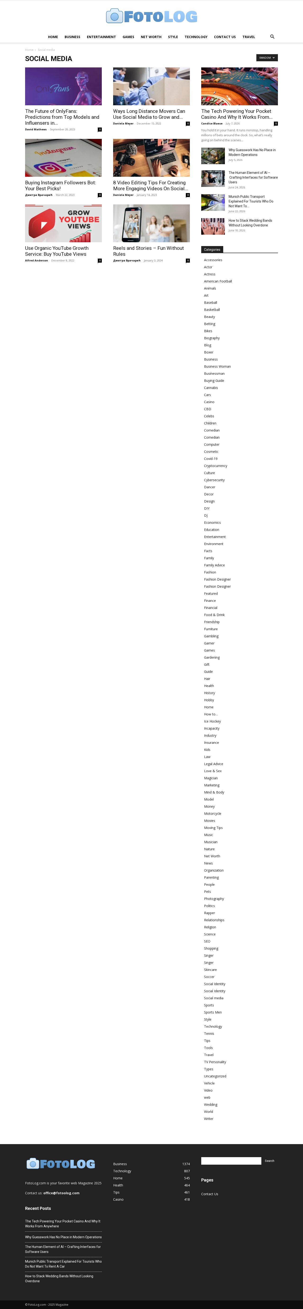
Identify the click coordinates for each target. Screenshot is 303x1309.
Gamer (209, 643)
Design (209, 501)
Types (208, 1069)
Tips (207, 1040)
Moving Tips (213, 827)
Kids (207, 749)
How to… (211, 714)
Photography (214, 898)
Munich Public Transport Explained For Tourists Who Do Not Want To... (251, 201)
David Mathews (36, 129)
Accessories (213, 260)
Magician (211, 778)
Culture (209, 473)
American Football (218, 281)
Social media (213, 998)
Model (209, 799)
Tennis (209, 1033)
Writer (208, 1118)
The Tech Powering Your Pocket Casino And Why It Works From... (237, 114)
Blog (207, 345)
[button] (272, 37)
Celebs (209, 416)
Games (128, 37)
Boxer (208, 352)
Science (210, 934)
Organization (214, 870)
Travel (248, 37)
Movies (209, 820)
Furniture (211, 629)
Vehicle (209, 1083)
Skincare (210, 969)
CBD (207, 409)
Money (209, 806)
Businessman (214, 373)
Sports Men (213, 1012)
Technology (196, 37)
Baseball (210, 302)
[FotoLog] (151, 16)
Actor (208, 267)
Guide (208, 671)
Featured (211, 593)
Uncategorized (215, 1076)
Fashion (210, 572)
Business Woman (217, 366)
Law (207, 756)
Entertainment (101, 37)
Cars (207, 394)
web (207, 1097)
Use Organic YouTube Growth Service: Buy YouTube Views (57, 251)
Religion (210, 927)
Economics (212, 522)
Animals (210, 288)
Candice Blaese (212, 123)
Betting (209, 324)
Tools (208, 1047)
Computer (211, 444)
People (209, 884)
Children (210, 423)
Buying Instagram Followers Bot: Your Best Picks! (60, 185)
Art (206, 295)
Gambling (211, 636)
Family (209, 558)
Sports (209, 1005)
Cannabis (211, 387)
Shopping (211, 948)
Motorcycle (212, 813)
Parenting (211, 877)
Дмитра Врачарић (39, 195)
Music (208, 835)
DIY (206, 508)
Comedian (212, 430)
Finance (210, 600)
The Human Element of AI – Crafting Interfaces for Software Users (253, 177)
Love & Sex (213, 771)
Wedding (210, 1104)
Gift (206, 664)
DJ (206, 515)
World (208, 1111)
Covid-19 (211, 458)
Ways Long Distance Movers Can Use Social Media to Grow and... (149, 114)
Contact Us (225, 37)
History (209, 693)
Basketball (212, 309)
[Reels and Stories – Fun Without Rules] (151, 223)
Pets (207, 891)
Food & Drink (214, 615)
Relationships (214, 920)
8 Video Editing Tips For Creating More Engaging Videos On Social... (150, 185)
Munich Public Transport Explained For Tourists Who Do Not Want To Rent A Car (63, 1264)
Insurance (211, 742)
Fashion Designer (217, 579)
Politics (209, 906)
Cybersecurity (214, 480)
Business (72, 37)
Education (211, 529)
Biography (212, 338)
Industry (210, 735)
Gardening (212, 657)
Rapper (209, 913)
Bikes (208, 331)
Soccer (209, 976)
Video (208, 1090)
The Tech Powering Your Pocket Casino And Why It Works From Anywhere (62, 1223)
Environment (213, 544)
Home (53, 37)
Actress (209, 274)
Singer (209, 955)
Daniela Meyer (123, 123)
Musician (211, 842)
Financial (210, 607)
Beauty (209, 316)
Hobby (209, 700)
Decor (209, 494)
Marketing (211, 785)
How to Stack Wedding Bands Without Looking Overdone (59, 1278)
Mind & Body (214, 792)
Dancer (209, 487)
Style (173, 37)
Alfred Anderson (36, 260)
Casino (209, 402)
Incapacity (211, 728)
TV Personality (215, 1062)
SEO (207, 941)
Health (209, 685)
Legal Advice (213, 764)
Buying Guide (214, 380)
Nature (209, 849)
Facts (208, 551)
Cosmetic (211, 451)
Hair (207, 678)
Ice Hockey (212, 721)
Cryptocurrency (215, 465)
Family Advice (214, 565)
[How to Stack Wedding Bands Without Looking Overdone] (213, 226)
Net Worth (151, 37)
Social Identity (214, 984)
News (208, 863)
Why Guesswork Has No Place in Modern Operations (63, 1237)
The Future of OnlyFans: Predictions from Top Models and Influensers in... (62, 117)
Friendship (212, 622)
